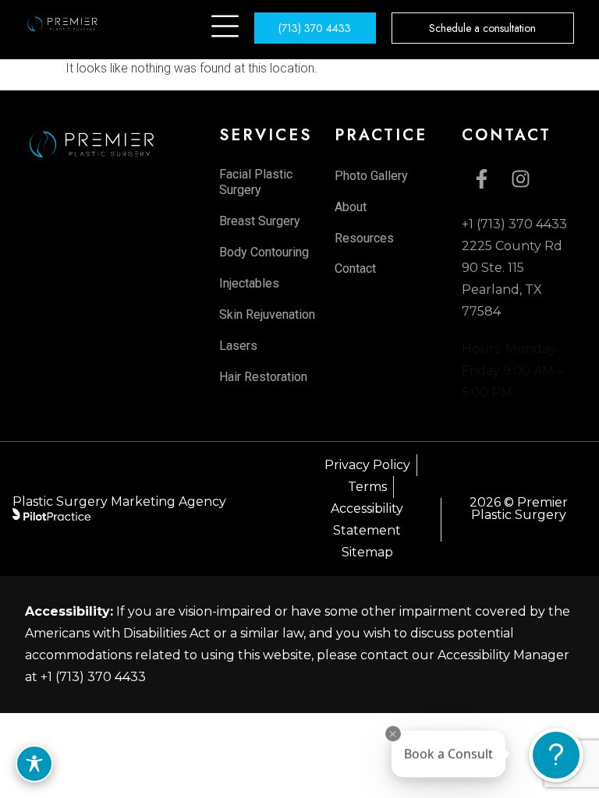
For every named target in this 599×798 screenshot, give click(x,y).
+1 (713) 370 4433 (93, 676)
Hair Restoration (263, 376)
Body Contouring (264, 252)
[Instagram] (520, 178)
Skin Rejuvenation (267, 314)
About (351, 207)
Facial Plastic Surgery (255, 182)
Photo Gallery (371, 175)
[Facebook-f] (481, 178)
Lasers (238, 345)
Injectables (249, 283)
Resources (364, 238)
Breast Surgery (259, 221)
